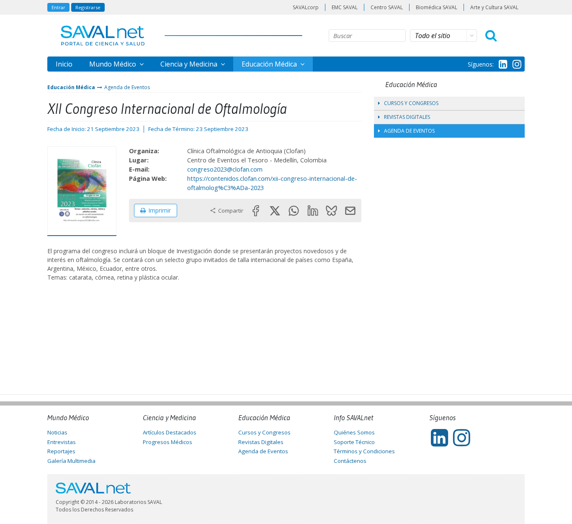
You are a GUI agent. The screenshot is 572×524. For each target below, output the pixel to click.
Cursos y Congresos (411, 103)
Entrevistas (61, 442)
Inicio (64, 64)
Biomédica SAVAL (436, 7)
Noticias (57, 432)
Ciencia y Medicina (189, 64)
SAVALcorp (306, 7)
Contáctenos (350, 461)
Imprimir (159, 210)
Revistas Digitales (407, 117)
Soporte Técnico (354, 442)
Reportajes (61, 451)
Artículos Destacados (169, 432)
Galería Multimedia (71, 461)
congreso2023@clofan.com (225, 169)
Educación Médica (270, 64)
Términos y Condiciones (364, 451)
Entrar (58, 7)
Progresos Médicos (167, 442)
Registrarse (87, 7)
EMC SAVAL (345, 7)
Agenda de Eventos (127, 87)
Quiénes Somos (354, 432)
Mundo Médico (113, 64)
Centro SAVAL (387, 7)
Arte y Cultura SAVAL (494, 7)
